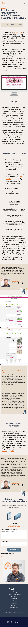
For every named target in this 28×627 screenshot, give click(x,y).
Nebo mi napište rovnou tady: (10, 529)
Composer (22, 176)
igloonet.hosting (14, 607)
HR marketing (14, 596)
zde (12, 451)
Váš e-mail (4, 541)
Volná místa (14, 603)
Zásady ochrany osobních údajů (14, 612)
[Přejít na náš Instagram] (15, 622)
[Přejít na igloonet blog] (8, 622)
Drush (8, 179)
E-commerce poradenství (14, 594)
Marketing (14, 592)
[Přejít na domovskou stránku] (14, 589)
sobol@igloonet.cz (14, 526)
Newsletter (14, 605)
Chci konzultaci (14, 549)
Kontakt (14, 610)
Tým (14, 601)
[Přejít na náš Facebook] (11, 622)
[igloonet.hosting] (3, 3)
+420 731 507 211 (14, 525)
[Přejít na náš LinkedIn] (18, 622)
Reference (14, 598)
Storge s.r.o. (17, 32)
